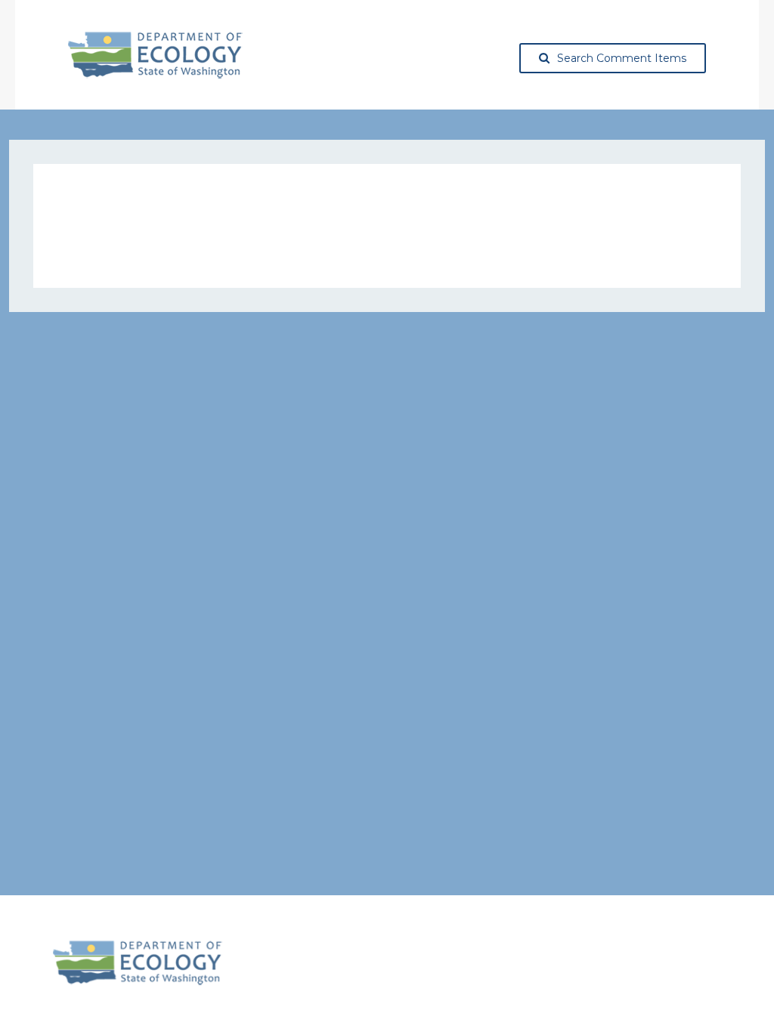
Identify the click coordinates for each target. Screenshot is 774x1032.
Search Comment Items (621, 58)
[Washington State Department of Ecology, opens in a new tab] (155, 55)
